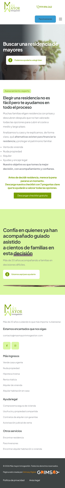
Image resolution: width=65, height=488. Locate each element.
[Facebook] (7, 345)
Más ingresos (11, 356)
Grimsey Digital (29, 472)
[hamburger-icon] (60, 19)
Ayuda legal (10, 399)
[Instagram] (15, 345)
